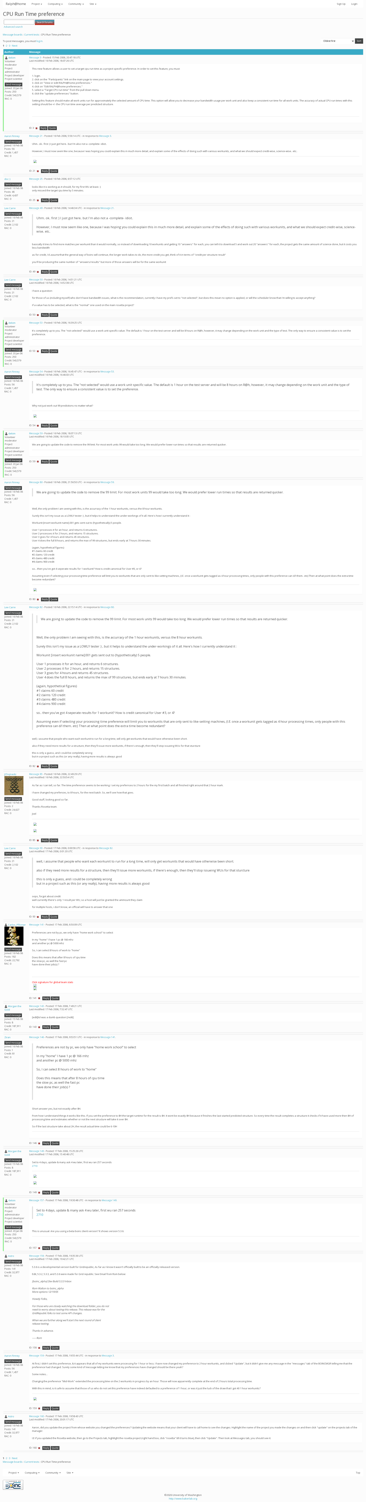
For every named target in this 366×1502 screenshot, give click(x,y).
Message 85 (36, 774)
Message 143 (36, 1006)
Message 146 (36, 1037)
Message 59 (36, 433)
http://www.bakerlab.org (183, 1498)
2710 (34, 1166)
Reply (44, 128)
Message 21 (36, 136)
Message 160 (36, 1416)
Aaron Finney (12, 136)
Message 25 (36, 178)
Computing (54, 4)
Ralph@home (16, 4)
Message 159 (36, 1355)
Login (354, 4)
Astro (11, 1256)
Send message (13, 84)
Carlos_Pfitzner (17, 924)
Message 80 (36, 482)
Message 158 (36, 1255)
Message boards (12, 34)
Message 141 (36, 924)
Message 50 (36, 279)
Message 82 (36, 607)
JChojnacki (10, 774)
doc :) (7, 179)
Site (92, 4)
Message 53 (36, 322)
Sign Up (341, 4)
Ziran (7, 1037)
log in (39, 41)
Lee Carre (10, 208)
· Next (14, 45)
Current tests (31, 34)
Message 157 (36, 1200)
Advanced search (13, 26)
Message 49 (36, 208)
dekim (11, 57)
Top (358, 1472)
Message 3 (35, 57)
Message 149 (36, 1151)
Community (75, 4)
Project (36, 4)
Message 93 (36, 848)
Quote (52, 128)
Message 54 (36, 371)
